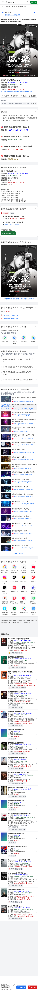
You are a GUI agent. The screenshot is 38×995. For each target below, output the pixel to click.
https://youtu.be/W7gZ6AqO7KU (24, 504)
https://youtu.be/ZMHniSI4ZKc (23, 474)
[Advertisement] (19, 944)
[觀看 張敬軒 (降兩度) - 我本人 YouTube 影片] (6, 452)
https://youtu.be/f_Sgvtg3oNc (23, 415)
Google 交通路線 (14, 342)
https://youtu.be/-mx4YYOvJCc (23, 468)
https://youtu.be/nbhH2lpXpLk (23, 526)
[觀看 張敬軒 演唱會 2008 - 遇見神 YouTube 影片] (6, 547)
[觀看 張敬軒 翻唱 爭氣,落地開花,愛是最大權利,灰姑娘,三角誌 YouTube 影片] (6, 467)
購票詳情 (15, 96)
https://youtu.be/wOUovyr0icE (23, 541)
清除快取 (33, 987)
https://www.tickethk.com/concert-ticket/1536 (16, 91)
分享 (34, 2)
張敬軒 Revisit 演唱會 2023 (12, 15)
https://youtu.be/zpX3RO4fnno (23, 401)
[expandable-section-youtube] (35, 389)
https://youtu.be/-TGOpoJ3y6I (23, 518)
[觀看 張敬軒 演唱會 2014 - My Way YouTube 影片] (6, 511)
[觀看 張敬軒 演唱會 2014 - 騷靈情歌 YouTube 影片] (6, 518)
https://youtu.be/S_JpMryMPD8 (23, 496)
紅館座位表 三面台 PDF (11, 318)
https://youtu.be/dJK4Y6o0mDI (23, 424)
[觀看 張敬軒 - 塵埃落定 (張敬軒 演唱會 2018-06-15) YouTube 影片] (6, 407)
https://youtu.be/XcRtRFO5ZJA (23, 533)
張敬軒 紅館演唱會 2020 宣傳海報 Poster (20, 299)
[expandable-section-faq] (35, 351)
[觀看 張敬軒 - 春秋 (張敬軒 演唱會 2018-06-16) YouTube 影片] (6, 414)
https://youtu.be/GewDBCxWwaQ (24, 452)
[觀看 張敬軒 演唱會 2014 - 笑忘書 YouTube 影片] (6, 503)
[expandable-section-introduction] (35, 111)
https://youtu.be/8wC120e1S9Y (23, 445)
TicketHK (12, 2)
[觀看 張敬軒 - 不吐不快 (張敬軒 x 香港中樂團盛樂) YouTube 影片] (6, 399)
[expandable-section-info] (35, 167)
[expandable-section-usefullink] (35, 561)
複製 (34, 104)
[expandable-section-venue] (35, 326)
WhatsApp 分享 (9, 233)
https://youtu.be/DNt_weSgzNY (23, 409)
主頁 (2, 7)
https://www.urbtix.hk (12, 225)
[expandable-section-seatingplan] (35, 307)
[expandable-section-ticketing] (35, 208)
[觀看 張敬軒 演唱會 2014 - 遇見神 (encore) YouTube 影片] (6, 496)
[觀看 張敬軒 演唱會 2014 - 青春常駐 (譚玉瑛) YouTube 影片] (6, 474)
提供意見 (22, 987)
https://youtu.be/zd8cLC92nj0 (23, 431)
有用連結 (33, 96)
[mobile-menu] (2, 2)
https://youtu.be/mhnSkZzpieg (23, 459)
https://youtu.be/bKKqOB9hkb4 (23, 482)
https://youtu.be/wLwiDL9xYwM (23, 439)
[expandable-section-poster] (35, 242)
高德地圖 (33, 341)
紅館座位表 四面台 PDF (11, 315)
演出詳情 (6, 96)
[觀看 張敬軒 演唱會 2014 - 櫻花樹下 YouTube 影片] (6, 489)
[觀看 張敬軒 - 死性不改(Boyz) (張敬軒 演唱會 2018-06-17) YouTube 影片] (6, 429)
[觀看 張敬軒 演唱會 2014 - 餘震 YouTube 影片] (6, 533)
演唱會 (8, 7)
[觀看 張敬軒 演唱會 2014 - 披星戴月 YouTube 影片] (6, 481)
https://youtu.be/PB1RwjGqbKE (23, 548)
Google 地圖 (5, 341)
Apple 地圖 (24, 341)
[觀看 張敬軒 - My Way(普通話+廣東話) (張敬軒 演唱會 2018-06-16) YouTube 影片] (6, 422)
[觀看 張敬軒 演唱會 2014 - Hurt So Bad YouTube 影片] (6, 525)
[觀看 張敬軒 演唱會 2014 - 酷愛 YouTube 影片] (6, 540)
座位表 (25, 96)
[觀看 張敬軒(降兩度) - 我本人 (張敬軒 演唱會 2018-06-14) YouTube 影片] (6, 437)
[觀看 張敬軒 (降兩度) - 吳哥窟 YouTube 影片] (6, 459)
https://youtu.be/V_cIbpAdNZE (23, 489)
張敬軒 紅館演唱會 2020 (19, 7)
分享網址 (3, 100)
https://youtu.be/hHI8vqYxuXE (23, 511)
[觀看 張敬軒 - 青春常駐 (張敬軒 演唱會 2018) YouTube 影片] (6, 444)
